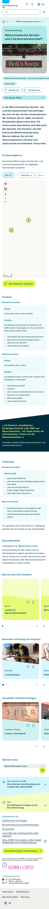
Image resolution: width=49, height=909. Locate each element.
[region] (24, 229)
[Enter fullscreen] (5, 189)
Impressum (7, 891)
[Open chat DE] (42, 770)
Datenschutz (22, 891)
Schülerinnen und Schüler (14, 820)
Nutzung (25, 897)
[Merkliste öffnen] (27, 4)
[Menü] (44, 12)
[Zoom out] (5, 198)
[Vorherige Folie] (37, 626)
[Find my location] (5, 184)
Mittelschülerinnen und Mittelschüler (20, 824)
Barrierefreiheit (10, 897)
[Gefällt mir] (28, 602)
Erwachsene (8, 829)
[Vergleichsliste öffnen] (32, 4)
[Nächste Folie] (43, 626)
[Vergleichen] (33, 602)
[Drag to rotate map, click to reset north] (5, 202)
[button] (11, 230)
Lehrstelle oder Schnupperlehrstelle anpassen (20, 834)
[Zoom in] (5, 194)
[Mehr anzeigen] (11, 21)
